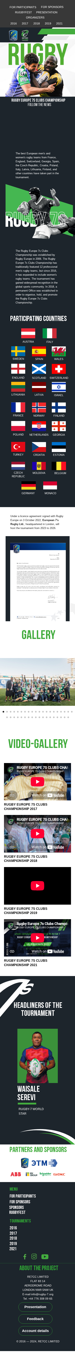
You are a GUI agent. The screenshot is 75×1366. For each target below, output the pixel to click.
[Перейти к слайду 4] (14, 712)
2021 (59, 23)
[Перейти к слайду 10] (36, 712)
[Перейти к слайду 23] (14, 717)
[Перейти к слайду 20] (72, 712)
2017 (25, 23)
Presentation (35, 1307)
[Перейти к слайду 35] (57, 717)
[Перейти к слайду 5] (18, 712)
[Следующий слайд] (71, 682)
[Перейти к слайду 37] (64, 717)
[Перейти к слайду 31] (43, 717)
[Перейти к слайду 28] (32, 717)
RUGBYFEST (23, 12)
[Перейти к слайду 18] (64, 712)
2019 (48, 23)
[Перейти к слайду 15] (54, 712)
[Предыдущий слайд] (3, 682)
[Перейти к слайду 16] (57, 712)
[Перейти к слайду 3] (10, 712)
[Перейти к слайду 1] (3, 712)
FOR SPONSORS (52, 7)
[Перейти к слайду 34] (54, 717)
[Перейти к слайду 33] (50, 717)
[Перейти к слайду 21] (7, 717)
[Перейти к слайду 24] (18, 717)
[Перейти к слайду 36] (61, 717)
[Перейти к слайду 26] (25, 717)
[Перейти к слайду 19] (68, 712)
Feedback (35, 1319)
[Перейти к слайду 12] (43, 712)
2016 (13, 23)
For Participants (23, 1196)
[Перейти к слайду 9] (32, 712)
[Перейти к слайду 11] (39, 712)
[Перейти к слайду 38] (68, 717)
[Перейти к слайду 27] (28, 717)
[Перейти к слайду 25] (21, 717)
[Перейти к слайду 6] (21, 712)
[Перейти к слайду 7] (25, 712)
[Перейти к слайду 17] (61, 712)
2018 (36, 23)
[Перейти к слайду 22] (10, 717)
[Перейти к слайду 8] (28, 712)
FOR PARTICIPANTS (23, 7)
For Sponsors (20, 1202)
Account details (35, 1331)
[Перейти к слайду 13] (46, 712)
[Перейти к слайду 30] (39, 717)
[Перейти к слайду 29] (36, 717)
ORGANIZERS (35, 17)
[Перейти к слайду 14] (50, 712)
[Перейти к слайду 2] (7, 712)
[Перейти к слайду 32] (46, 717)
